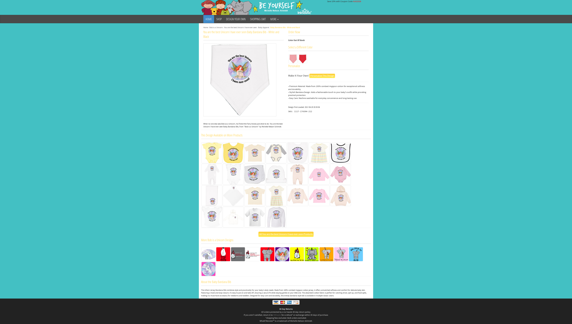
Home (209, 19)
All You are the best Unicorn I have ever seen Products (286, 234)
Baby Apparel (263, 27)
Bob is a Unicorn (216, 27)
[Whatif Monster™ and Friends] (257, 7)
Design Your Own (236, 19)
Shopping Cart (258, 19)
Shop (219, 19)
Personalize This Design (322, 75)
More (273, 19)
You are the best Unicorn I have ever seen (240, 27)
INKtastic (277, 315)
